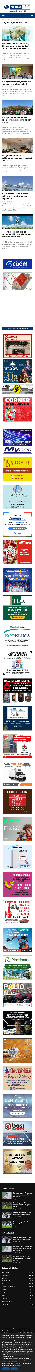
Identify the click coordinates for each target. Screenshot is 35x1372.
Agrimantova (6, 190)
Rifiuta (14, 1369)
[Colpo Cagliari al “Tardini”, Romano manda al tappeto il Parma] (7, 1205)
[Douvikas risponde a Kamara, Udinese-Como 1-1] (7, 1224)
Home (3, 19)
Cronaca (5, 78)
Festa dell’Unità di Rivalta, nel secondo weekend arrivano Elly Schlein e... (22, 1195)
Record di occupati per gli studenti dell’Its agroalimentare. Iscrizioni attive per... (17, 234)
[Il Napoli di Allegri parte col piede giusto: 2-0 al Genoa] (7, 1215)
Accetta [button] (6, 1369)
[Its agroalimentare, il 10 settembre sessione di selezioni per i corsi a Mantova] (17, 145)
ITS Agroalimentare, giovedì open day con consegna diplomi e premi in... (17, 119)
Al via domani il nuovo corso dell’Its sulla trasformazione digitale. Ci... (15, 196)
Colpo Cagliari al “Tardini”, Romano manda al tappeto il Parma (22, 1204)
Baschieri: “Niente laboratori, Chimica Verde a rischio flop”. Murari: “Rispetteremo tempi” (15, 46)
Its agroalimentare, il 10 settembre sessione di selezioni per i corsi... (17, 158)
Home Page (5, 40)
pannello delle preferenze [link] (9, 1362)
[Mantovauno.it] (17, 7)
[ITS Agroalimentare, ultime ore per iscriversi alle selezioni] (17, 71)
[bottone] (17, 328)
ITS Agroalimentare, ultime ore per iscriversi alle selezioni (16, 83)
